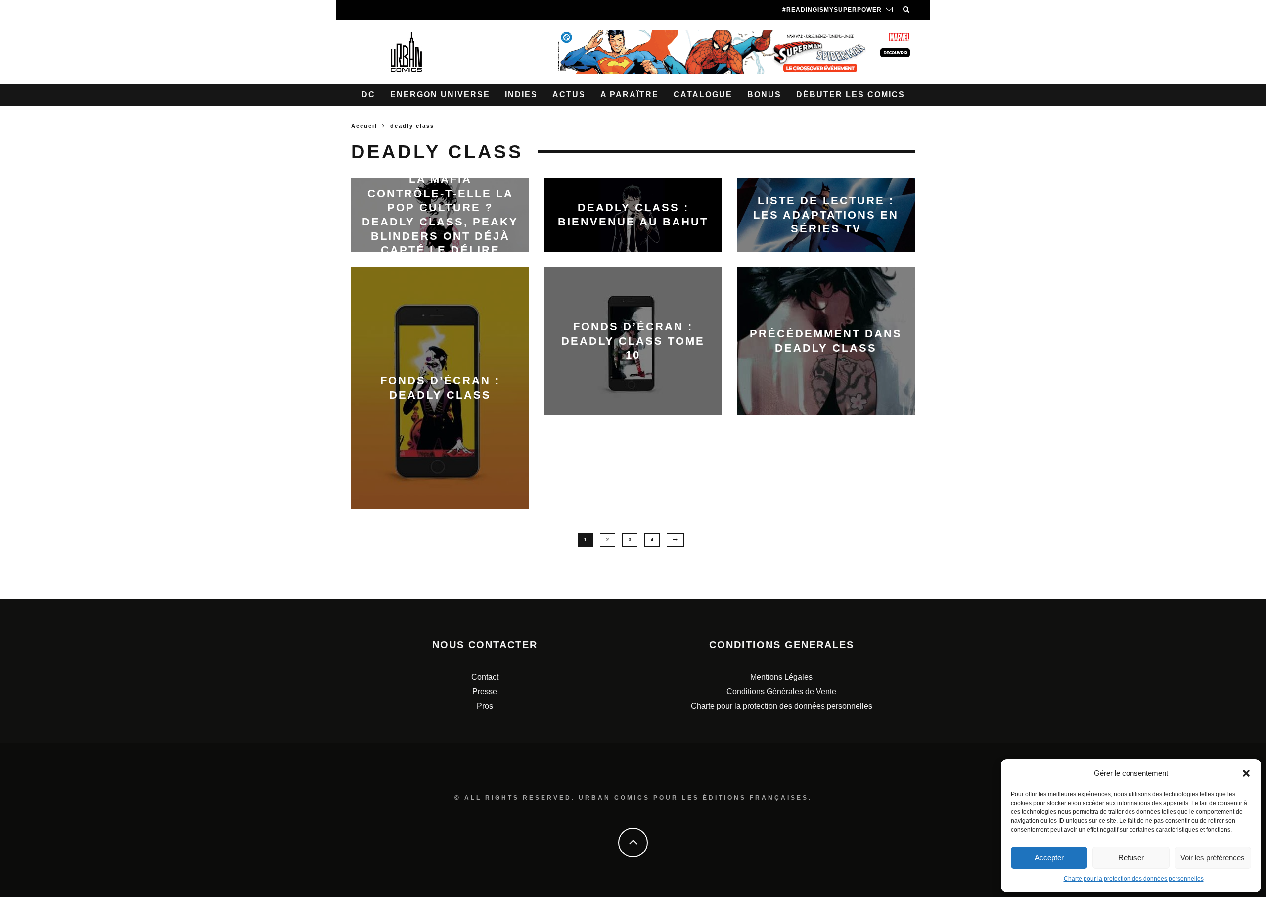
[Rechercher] (906, 10)
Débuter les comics (850, 94)
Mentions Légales (781, 677)
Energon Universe (440, 94)
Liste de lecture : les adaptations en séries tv (826, 214)
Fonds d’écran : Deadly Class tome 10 (633, 340)
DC (368, 94)
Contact (484, 677)
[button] (1246, 773)
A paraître (629, 94)
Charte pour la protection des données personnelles (1134, 878)
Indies (521, 94)
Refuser (1131, 857)
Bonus (764, 94)
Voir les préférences (1212, 857)
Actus (569, 94)
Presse (484, 691)
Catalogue (703, 94)
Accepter (1049, 857)
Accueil (364, 126)
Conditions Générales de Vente (781, 691)
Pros (485, 706)
